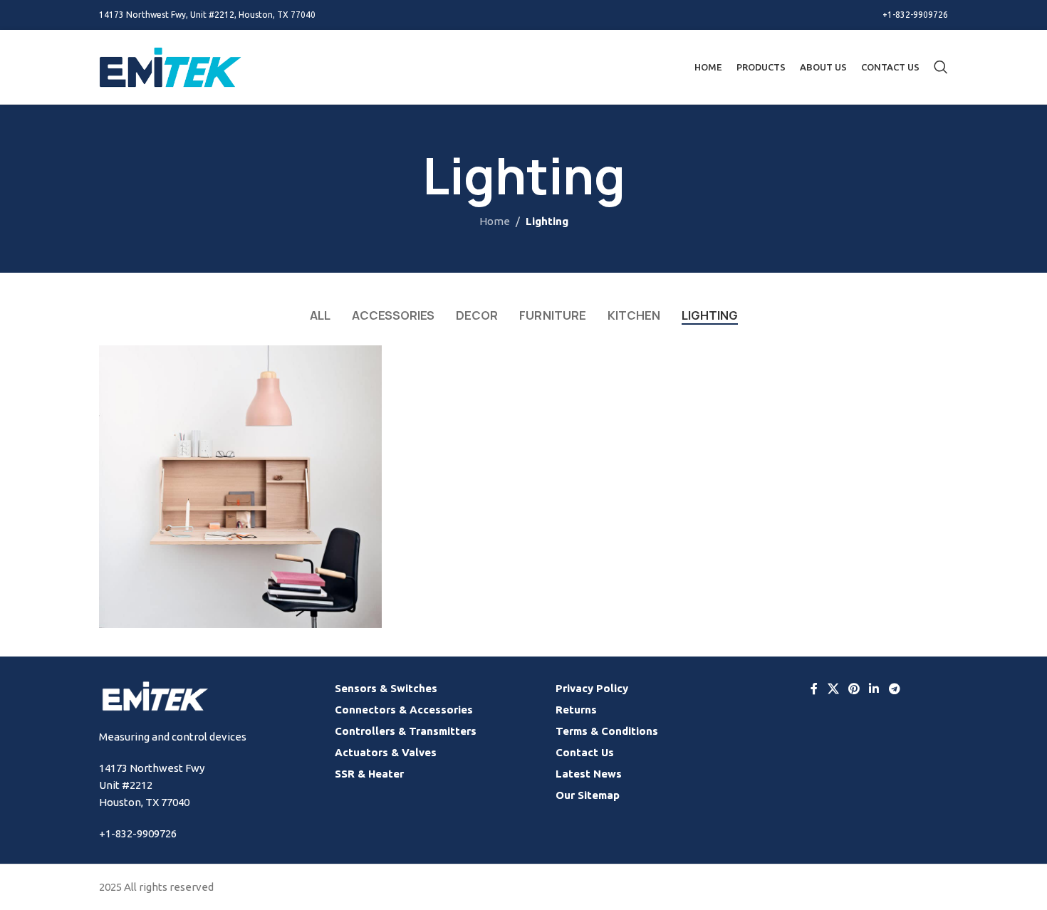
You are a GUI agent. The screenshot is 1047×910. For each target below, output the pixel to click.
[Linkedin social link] (874, 688)
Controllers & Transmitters (405, 731)
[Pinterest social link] (853, 688)
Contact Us (585, 752)
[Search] (941, 67)
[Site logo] (170, 66)
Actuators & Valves (386, 752)
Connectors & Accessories (404, 710)
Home (494, 221)
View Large (364, 361)
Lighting (547, 221)
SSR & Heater (369, 774)
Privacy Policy (592, 688)
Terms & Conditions (607, 731)
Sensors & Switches (386, 688)
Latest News (589, 774)
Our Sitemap (588, 795)
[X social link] (833, 688)
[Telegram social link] (894, 688)
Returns (576, 710)
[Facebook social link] (814, 688)
